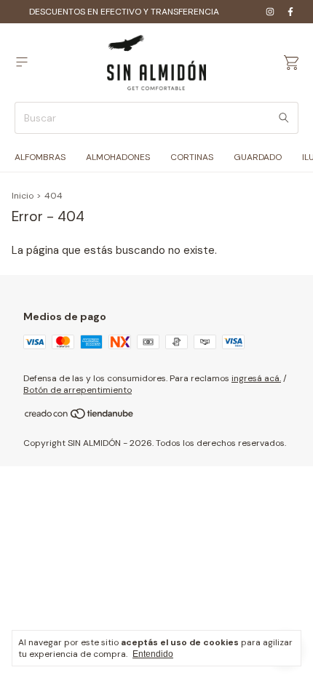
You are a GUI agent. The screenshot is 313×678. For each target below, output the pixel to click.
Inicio (22, 196)
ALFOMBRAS (40, 157)
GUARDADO (258, 157)
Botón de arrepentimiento (77, 390)
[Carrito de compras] (291, 63)
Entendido (152, 654)
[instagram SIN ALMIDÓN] (270, 11)
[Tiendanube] (79, 417)
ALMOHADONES (118, 157)
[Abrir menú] (22, 62)
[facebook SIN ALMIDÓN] (290, 11)
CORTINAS (191, 157)
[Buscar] (283, 118)
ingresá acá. (256, 378)
